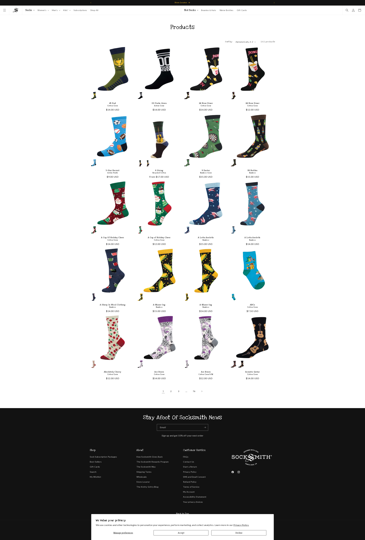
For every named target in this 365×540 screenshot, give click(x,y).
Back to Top (182, 513)
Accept (181, 532)
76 (194, 391)
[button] (4, 10)
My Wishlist (95, 477)
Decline (238, 532)
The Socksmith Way (146, 467)
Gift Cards (95, 467)
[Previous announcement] (91, 2)
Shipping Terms (143, 472)
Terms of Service (191, 487)
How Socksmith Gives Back (149, 457)
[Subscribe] (205, 427)
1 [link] (163, 391)
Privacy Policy (189, 472)
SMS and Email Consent (194, 477)
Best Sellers (96, 462)
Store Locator (143, 482)
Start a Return (190, 467)
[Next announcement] (274, 2)
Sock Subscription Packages (103, 457)
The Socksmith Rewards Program (152, 462)
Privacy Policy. (241, 525)
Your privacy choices (193, 502)
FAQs (185, 457)
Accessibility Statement (194, 497)
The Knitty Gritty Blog (147, 487)
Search (93, 472)
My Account (189, 492)
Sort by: (229, 41)
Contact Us (188, 462)
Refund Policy (189, 482)
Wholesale (141, 477)
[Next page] (202, 391)
